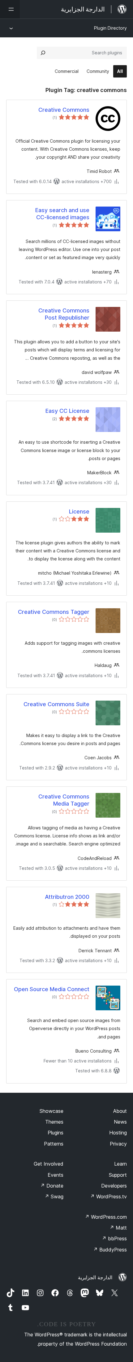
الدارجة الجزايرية (95, 1277)
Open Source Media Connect (51, 989)
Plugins (55, 1132)
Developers (114, 1186)
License (79, 511)
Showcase (51, 1111)
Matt (118, 1228)
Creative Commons (63, 110)
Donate (51, 1186)
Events (55, 1175)
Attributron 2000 (67, 897)
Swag (54, 1196)
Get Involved (48, 1164)
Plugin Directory (110, 28)
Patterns (53, 1144)
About (120, 1111)
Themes (54, 1122)
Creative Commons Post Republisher (63, 314)
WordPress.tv (108, 1196)
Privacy (118, 1144)
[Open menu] (10, 9)
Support (118, 1175)
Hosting (118, 1132)
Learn (120, 1164)
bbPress (114, 1238)
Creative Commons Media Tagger (63, 800)
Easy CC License (67, 411)
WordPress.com (106, 1217)
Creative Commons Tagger (53, 612)
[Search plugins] (43, 53)
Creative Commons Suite (56, 704)
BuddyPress (110, 1250)
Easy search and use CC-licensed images (62, 213)
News (120, 1122)
